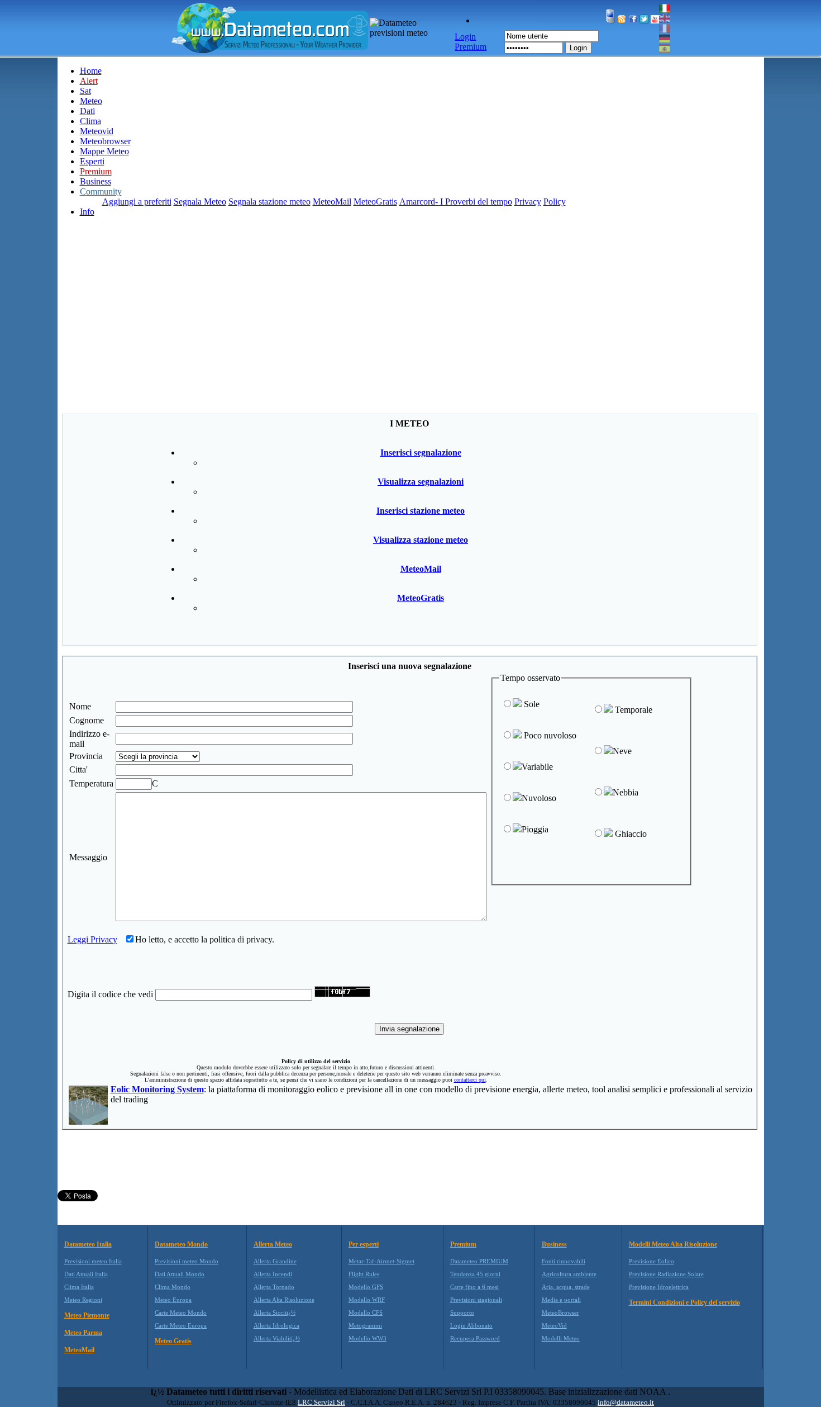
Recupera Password (475, 1338)
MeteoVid (554, 1325)
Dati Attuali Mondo (179, 1274)
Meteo (91, 101)
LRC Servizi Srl (321, 1402)
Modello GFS (366, 1286)
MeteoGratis (375, 201)
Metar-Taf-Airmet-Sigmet (381, 1261)
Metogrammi (365, 1325)
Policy (554, 201)
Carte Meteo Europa (181, 1325)
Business (95, 181)
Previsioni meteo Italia (93, 1261)
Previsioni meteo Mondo (186, 1261)
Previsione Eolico (651, 1261)
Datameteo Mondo (181, 1244)
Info (87, 211)
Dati (87, 111)
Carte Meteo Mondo (181, 1312)
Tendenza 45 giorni (475, 1274)
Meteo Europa (173, 1299)
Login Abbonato (471, 1325)
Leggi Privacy (92, 939)
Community (101, 191)
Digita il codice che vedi (110, 994)
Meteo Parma (83, 1333)
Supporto (462, 1312)
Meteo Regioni (83, 1299)
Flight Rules (364, 1274)
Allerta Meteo (273, 1244)
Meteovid (96, 131)
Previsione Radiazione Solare (666, 1274)
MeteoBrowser (560, 1312)
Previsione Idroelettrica (659, 1286)
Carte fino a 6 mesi (474, 1286)
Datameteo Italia (88, 1244)
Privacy (527, 201)
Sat (85, 91)
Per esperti (364, 1244)
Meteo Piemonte (86, 1315)
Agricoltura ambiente (569, 1274)
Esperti (92, 161)
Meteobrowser (105, 141)
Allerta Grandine (275, 1261)
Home (91, 70)
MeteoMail (332, 201)
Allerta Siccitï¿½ (274, 1312)
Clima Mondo (172, 1286)
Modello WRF (367, 1299)
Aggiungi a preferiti (136, 201)
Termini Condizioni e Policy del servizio (684, 1302)
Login (578, 48)
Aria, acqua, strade (566, 1286)
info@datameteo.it (626, 1402)
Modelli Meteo (561, 1338)
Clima (90, 121)
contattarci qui (470, 1080)
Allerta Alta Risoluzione (284, 1299)
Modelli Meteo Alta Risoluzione (673, 1244)
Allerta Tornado (274, 1286)
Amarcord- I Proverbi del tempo (455, 201)
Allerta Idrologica (276, 1325)
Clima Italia (79, 1286)
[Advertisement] (410, 330)
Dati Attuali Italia (86, 1274)
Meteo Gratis (173, 1341)
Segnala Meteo (200, 201)
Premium (463, 1244)
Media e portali (561, 1299)
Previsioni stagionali (476, 1299)
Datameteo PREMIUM (479, 1261)
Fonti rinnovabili (563, 1261)
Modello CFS (366, 1312)
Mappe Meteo (104, 151)
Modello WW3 (367, 1338)
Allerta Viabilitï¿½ (277, 1338)
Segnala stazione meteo (269, 201)
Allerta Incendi (273, 1274)
